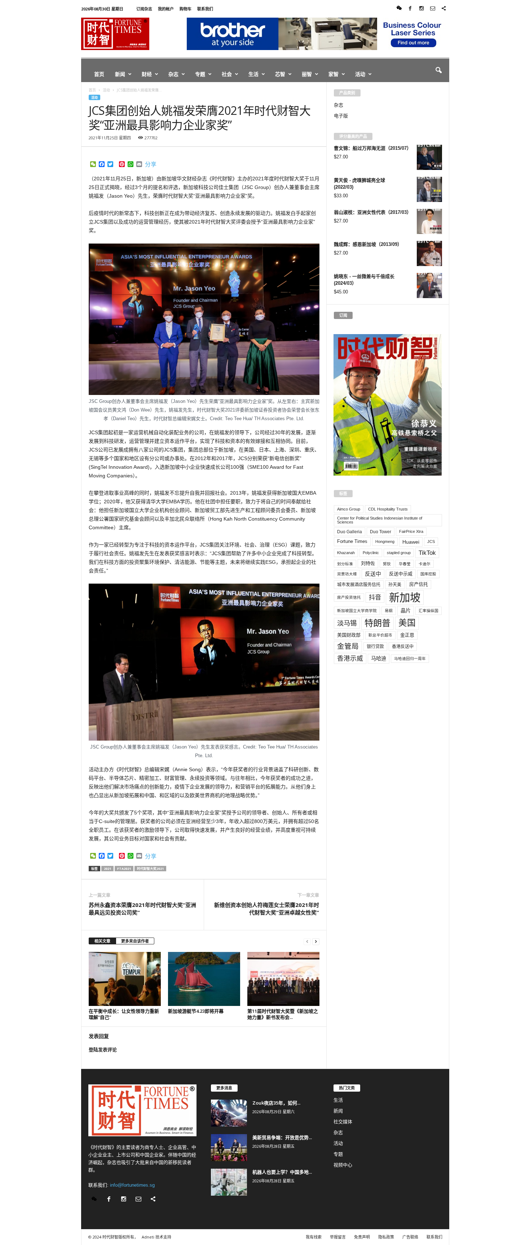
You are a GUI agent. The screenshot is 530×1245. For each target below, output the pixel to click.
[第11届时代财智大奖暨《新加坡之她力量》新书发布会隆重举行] (283, 979)
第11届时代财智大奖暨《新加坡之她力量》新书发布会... (282, 1014)
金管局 (348, 646)
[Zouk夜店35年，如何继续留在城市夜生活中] (229, 1113)
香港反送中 (403, 646)
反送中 (373, 574)
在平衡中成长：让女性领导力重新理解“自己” (124, 1014)
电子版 (341, 115)
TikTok (427, 552)
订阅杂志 (144, 9)
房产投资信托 (349, 597)
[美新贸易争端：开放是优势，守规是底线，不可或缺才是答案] (229, 1147)
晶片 (406, 610)
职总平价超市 (380, 635)
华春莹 (405, 564)
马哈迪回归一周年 (410, 658)
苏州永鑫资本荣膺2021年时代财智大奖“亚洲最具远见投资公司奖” (142, 908)
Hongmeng (384, 541)
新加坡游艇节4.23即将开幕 (196, 1011)
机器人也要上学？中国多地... (282, 1172)
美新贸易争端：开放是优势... (282, 1137)
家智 (333, 74)
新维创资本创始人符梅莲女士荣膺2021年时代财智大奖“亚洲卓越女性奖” (266, 908)
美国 (407, 623)
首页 (99, 74)
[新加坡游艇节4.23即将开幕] (204, 979)
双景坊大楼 (347, 574)
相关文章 (102, 941)
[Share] (444, 9)
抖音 (375, 597)
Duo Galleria (349, 531)
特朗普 (377, 623)
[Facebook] (410, 9)
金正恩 (407, 635)
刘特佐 (368, 563)
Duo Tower (380, 531)
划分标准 (345, 564)
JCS (431, 541)
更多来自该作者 (135, 941)
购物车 (185, 9)
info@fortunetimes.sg (132, 1185)
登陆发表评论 (103, 1049)
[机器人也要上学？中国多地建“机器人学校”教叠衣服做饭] (229, 1182)
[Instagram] (421, 9)
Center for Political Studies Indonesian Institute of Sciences (379, 520)
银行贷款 (375, 646)
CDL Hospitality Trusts (388, 509)
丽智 (307, 74)
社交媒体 (343, 1121)
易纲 (389, 610)
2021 (107, 868)
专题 (200, 74)
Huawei (410, 542)
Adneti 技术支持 (156, 1237)
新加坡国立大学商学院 (357, 610)
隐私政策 (386, 1237)
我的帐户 (166, 9)
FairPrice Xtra (411, 531)
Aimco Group (348, 509)
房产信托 (418, 584)
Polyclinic (371, 552)
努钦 (387, 564)
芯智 (280, 74)
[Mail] (432, 9)
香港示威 (350, 658)
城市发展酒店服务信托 (358, 584)
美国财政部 (349, 635)
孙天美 (394, 584)
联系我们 (205, 9)
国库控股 (428, 574)
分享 (150, 164)
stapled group (399, 552)
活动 (360, 74)
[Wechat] (399, 9)
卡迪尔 (424, 564)
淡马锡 (347, 623)
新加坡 (404, 597)
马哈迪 (378, 658)
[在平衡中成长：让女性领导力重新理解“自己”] (125, 979)
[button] (438, 70)
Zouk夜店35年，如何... (276, 1103)
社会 (227, 74)
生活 (253, 74)
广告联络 (410, 1237)
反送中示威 (400, 573)
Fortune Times (352, 541)
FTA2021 (124, 868)
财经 (147, 74)
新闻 (120, 74)
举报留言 (338, 1237)
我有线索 (314, 1237)
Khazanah (346, 552)
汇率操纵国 (428, 610)
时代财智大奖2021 (150, 868)
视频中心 (343, 1165)
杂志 (173, 74)
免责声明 (362, 1237)
